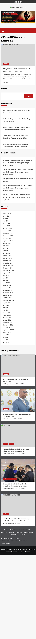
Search (4, 88)
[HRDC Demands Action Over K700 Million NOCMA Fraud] (18, 365)
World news (13, 479)
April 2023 (6, 312)
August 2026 (7, 213)
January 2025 (7, 260)
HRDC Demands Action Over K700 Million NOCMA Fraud (16, 112)
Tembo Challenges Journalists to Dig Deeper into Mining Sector (17, 120)
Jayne (5, 185)
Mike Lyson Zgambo (9, 488)
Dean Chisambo (8, 419)
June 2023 (6, 307)
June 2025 (6, 248)
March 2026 (7, 226)
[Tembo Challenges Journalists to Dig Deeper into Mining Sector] (18, 400)
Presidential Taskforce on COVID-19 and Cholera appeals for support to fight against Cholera (18, 162)
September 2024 (8, 270)
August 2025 (7, 243)
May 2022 (6, 340)
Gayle (5, 169)
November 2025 (8, 236)
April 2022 (6, 342)
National (6, 64)
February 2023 (7, 317)
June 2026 (6, 218)
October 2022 (7, 327)
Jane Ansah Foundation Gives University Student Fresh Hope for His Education (16, 145)
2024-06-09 (16, 71)
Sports (11, 444)
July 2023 (6, 305)
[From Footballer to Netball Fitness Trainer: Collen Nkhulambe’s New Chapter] (18, 435)
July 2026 (6, 216)
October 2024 (7, 268)
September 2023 (8, 300)
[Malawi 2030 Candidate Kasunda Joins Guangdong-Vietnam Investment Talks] (18, 470)
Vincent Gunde (7, 71)
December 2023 (8, 293)
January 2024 (7, 290)
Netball (5, 444)
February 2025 (7, 258)
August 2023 (7, 303)
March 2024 (7, 285)
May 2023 (6, 310)
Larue (5, 160)
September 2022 (8, 330)
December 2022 (8, 322)
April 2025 (6, 253)
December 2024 (8, 263)
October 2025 (7, 238)
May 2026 (6, 221)
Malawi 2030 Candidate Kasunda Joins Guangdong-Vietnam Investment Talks (15, 137)
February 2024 (7, 288)
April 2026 (6, 223)
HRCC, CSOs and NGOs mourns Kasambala (17, 69)
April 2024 (6, 283)
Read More (5, 82)
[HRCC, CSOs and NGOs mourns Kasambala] (18, 55)
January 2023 (7, 320)
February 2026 (7, 228)
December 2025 (8, 233)
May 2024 (6, 280)
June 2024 (6, 278)
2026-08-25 (17, 419)
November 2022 (8, 325)
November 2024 (8, 265)
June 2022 (6, 337)
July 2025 (6, 246)
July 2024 (6, 275)
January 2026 (7, 231)
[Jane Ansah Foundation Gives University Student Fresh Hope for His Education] (18, 505)
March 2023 (7, 315)
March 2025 (7, 255)
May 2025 (6, 250)
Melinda (5, 194)
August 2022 (7, 332)
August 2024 (7, 273)
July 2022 (6, 335)
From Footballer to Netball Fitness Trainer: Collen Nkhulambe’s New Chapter (17, 128)
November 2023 (8, 295)
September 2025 (8, 241)
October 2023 (7, 298)
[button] (3, 30)
